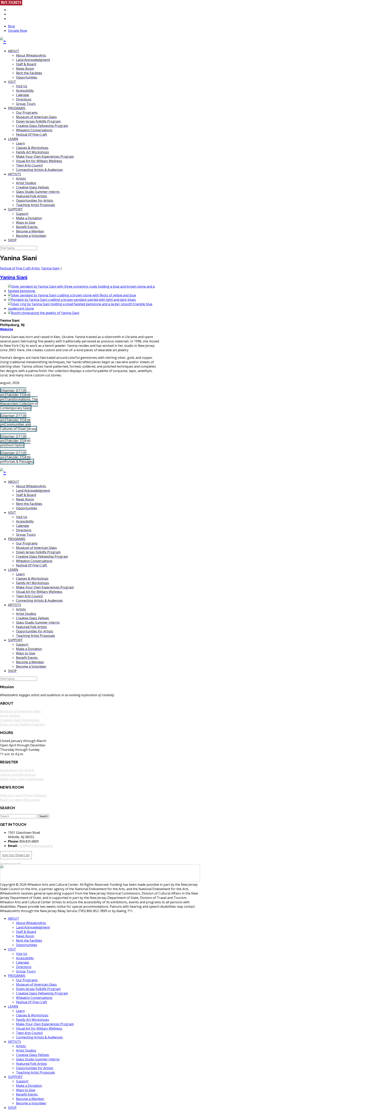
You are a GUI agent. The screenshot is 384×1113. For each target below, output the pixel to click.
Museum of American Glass (20, 711)
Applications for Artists (17, 770)
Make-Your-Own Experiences (22, 779)
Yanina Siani (50, 268)
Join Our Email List (16, 855)
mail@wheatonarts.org (35, 846)
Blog (11, 26)
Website (6, 329)
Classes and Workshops (18, 774)
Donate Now (17, 30)
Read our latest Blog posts (20, 800)
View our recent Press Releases (23, 795)
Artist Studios (10, 715)
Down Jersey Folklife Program (22, 724)
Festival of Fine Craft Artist (20, 268)
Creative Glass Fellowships (19, 720)
